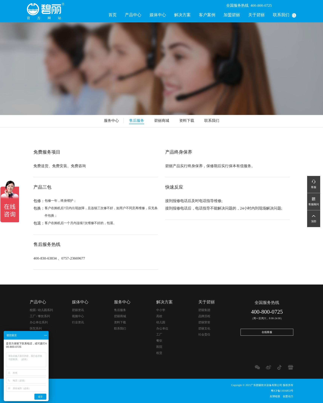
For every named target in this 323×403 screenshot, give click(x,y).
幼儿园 (160, 322)
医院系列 (36, 328)
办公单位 (162, 328)
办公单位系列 (39, 322)
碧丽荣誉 (204, 322)
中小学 (160, 310)
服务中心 (122, 302)
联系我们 (281, 15)
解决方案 (182, 15)
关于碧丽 (256, 15)
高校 (159, 316)
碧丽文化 (204, 328)
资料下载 (186, 120)
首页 (112, 15)
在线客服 (267, 332)
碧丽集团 (204, 310)
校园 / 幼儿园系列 (41, 310)
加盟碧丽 (232, 15)
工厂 (159, 334)
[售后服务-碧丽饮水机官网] (45, 11)
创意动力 (288, 396)
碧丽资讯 (78, 310)
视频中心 (78, 316)
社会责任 (204, 334)
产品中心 (133, 15)
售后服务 (136, 120)
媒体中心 (158, 15)
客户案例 (207, 15)
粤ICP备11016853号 (282, 390)
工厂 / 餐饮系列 (40, 316)
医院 (159, 346)
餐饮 (159, 340)
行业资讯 (78, 322)
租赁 (159, 352)
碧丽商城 (161, 120)
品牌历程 (204, 316)
